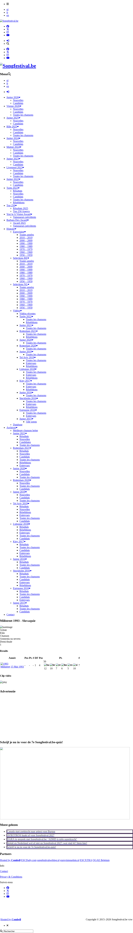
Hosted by (10, 860)
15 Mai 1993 (17, 666)
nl (7, 9)
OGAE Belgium (101, 860)
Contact (4, 871)
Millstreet (5, 666)
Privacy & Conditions (11, 876)
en (7, 15)
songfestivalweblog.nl (48, 860)
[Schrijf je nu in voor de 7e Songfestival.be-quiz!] (65, 818)
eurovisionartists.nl (69, 860)
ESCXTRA (86, 860)
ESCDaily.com (28, 860)
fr (7, 12)
